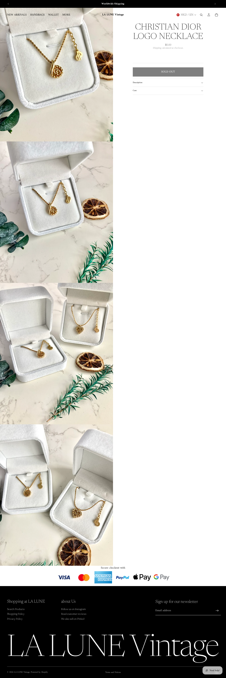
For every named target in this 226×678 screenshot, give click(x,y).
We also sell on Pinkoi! (73, 619)
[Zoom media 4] (56, 495)
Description (137, 83)
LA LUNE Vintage (22, 672)
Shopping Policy (16, 614)
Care (135, 90)
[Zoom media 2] (56, 212)
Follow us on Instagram (73, 609)
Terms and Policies (113, 672)
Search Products (16, 609)
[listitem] (66, 15)
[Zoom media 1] (56, 70)
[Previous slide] (8, 4)
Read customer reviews (73, 614)
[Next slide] (215, 4)
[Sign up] (217, 610)
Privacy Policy (15, 619)
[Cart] (216, 15)
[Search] (201, 15)
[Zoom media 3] (56, 353)
